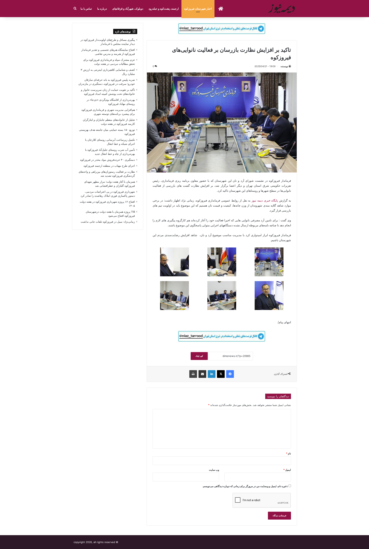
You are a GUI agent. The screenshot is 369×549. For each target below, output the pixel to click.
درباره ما (102, 8)
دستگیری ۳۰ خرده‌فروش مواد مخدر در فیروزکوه (107, 159)
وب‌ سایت (214, 469)
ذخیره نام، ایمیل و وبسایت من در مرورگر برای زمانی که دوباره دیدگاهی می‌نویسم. (245, 486)
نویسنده (284, 66)
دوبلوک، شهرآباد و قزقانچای (127, 8)
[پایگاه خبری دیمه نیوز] (282, 8)
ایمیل (287, 469)
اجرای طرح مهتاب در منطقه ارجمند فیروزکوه (109, 165)
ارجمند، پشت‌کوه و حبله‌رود (164, 8)
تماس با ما (86, 8)
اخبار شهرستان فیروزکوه (198, 8)
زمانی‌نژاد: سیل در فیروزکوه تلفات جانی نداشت (108, 221)
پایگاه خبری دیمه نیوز (265, 200)
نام (288, 453)
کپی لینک (199, 356)
